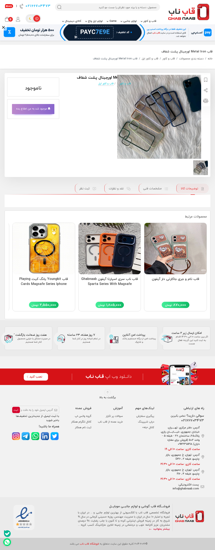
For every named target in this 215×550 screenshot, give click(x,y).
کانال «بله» (148, 427)
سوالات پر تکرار (114, 416)
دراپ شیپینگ (146, 421)
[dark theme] (30, 18)
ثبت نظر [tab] (84, 188)
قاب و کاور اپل (150, 59)
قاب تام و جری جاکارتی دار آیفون (175, 279)
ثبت (16, 410)
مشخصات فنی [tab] (153, 188)
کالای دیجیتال (72, 21)
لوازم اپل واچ (95, 21)
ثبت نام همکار (83, 427)
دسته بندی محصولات (191, 59)
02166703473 (37, 6)
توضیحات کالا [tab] (190, 188)
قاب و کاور (149, 21)
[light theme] (36, 18)
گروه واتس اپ (83, 416)
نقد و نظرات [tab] (117, 188)
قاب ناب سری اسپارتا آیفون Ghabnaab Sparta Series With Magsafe (109, 281)
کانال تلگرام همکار (81, 421)
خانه (210, 59)
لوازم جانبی (129, 21)
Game (113, 21)
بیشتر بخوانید (161, 529)
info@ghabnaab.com (186, 488)
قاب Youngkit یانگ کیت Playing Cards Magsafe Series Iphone (43, 281)
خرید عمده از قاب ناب (110, 421)
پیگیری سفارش (145, 416)
